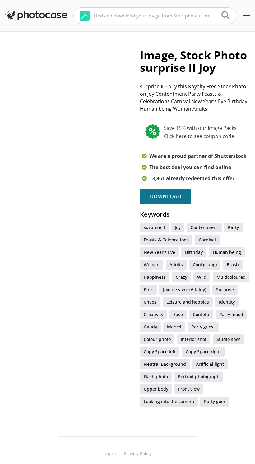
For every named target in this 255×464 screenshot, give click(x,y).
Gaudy (150, 327)
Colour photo (157, 339)
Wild (201, 277)
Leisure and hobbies (187, 302)
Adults (176, 265)
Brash (233, 265)
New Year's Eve (159, 252)
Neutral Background (165, 364)
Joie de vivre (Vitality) (184, 289)
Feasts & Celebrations (166, 240)
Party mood (231, 314)
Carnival (207, 240)
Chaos (150, 302)
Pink (148, 289)
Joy (178, 227)
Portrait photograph (199, 376)
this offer (223, 178)
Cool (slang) (205, 265)
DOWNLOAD (165, 196)
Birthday (194, 252)
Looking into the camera (169, 401)
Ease (178, 314)
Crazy (181, 277)
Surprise (225, 289)
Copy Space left (160, 352)
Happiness (155, 277)
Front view (189, 389)
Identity (227, 302)
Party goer (214, 401)
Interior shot (193, 339)
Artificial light (210, 364)
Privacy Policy (138, 453)
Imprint (111, 453)
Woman (152, 265)
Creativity (153, 314)
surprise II (154, 227)
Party (233, 227)
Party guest (203, 327)
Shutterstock (230, 156)
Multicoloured (231, 277)
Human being (227, 252)
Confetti (201, 314)
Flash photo (156, 376)
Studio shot (228, 339)
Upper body (156, 389)
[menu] (246, 15)
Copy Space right (203, 352)
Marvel (174, 327)
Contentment (204, 227)
